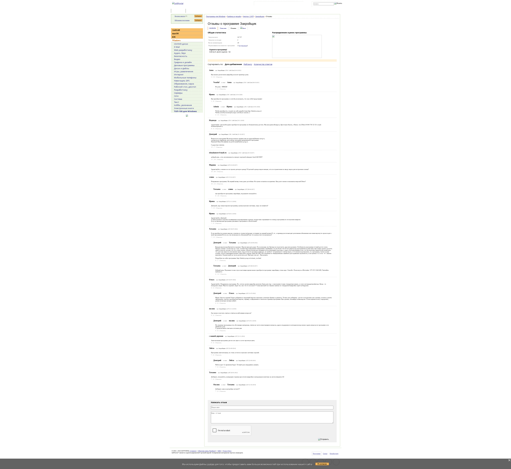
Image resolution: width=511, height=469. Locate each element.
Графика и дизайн (183, 62)
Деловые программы (184, 65)
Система (178, 99)
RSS (299, 4)
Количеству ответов (263, 64)
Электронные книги (184, 108)
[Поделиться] (243, 28)
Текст (176, 102)
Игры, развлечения (183, 71)
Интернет (179, 74)
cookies (211, 464)
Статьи (192, 11)
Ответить (219, 77)
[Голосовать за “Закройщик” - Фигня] (211, 56)
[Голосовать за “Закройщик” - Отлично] (227, 56)
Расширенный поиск (321, 6)
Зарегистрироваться (277, 4)
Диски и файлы (181, 68)
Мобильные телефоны (185, 77)
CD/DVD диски (181, 43)
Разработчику (180, 89)
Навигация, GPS (181, 80)
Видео (177, 59)
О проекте (193, 451)
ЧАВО (219, 451)
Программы (179, 11)
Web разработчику (183, 50)
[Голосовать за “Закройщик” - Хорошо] (223, 56)
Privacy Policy (227, 451)
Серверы (178, 93)
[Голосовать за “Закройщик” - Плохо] (215, 56)
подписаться (243, 45)
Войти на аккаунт (262, 4)
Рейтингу (248, 64)
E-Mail (177, 47)
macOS (175, 33)
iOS (174, 36)
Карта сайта (291, 4)
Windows (176, 40)
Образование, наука (184, 83)
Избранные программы (182, 20)
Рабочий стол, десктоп (185, 86)
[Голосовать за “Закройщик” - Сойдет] (219, 56)
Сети (176, 96)
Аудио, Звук (180, 53)
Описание (223, 28)
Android (176, 29)
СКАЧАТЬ (212, 28)
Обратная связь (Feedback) (207, 451)
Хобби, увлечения (183, 105)
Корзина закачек (180, 16)
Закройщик (248, 23)
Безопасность (180, 56)
